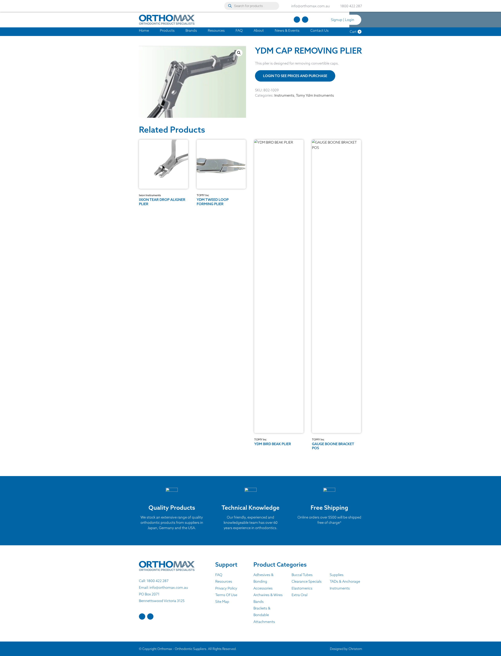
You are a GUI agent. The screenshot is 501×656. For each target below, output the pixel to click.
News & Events (287, 30)
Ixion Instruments (150, 195)
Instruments (284, 95)
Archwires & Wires (268, 595)
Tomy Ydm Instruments (315, 95)
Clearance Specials (307, 581)
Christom (355, 649)
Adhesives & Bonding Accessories (263, 581)
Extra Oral (299, 595)
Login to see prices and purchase (295, 76)
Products (167, 30)
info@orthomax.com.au (169, 587)
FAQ (239, 30)
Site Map (222, 601)
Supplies (336, 574)
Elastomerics (302, 588)
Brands (191, 30)
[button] (238, 52)
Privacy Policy (226, 588)
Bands (258, 601)
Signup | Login (342, 19)
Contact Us (319, 30)
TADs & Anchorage (345, 581)
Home (144, 30)
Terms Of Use (226, 595)
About (259, 30)
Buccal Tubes (302, 574)
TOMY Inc (203, 195)
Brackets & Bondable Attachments (264, 615)
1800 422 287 (158, 581)
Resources (216, 30)
